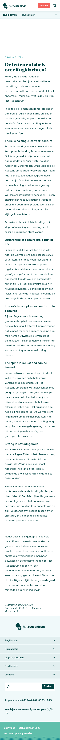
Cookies (28, 733)
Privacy (19, 733)
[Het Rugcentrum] (14, 5)
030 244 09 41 (37, 700)
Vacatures (9, 733)
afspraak (44, 5)
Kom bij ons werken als (29, 709)
